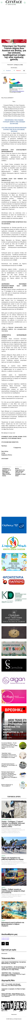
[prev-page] (21, 709)
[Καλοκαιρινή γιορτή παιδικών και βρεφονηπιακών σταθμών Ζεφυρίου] (14, 910)
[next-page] (24, 709)
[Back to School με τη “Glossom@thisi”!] (23, 785)
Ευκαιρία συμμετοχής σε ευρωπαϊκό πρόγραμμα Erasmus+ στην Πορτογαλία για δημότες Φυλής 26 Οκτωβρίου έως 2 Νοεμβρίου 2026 (9, 775)
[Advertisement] (14, 19)
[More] (24, 70)
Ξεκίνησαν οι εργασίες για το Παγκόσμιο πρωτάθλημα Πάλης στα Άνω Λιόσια (6, 472)
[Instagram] (7, 943)
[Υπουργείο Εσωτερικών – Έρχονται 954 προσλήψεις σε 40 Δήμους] (23, 765)
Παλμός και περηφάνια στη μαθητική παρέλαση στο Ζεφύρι (12, 858)
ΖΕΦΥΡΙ (14, 43)
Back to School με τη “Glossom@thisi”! (7, 785)
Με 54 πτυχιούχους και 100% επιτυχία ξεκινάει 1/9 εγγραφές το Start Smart (20, 472)
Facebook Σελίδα (5, 938)
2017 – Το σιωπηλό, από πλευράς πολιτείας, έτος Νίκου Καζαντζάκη (11, 984)
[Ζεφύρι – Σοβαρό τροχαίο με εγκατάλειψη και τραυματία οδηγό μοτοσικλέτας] (14, 877)
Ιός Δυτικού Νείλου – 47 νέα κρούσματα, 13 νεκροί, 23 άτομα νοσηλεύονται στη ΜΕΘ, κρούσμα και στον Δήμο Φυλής (9, 745)
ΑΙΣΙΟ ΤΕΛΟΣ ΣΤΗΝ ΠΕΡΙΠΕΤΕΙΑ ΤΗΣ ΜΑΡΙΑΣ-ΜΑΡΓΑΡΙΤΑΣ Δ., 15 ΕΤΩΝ (13, 962)
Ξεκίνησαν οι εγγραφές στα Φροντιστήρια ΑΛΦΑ (13, 989)
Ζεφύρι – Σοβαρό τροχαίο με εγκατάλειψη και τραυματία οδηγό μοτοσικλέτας (13, 890)
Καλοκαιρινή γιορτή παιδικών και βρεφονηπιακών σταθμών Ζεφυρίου (12, 924)
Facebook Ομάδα (5, 939)
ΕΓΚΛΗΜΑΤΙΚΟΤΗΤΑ (6, 819)
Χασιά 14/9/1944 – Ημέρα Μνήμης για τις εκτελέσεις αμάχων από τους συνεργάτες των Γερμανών (13, 995)
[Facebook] (3, 943)
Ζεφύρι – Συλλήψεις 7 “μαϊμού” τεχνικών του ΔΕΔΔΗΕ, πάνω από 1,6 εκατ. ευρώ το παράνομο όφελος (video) (13, 824)
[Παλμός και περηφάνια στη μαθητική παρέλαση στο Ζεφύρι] (14, 845)
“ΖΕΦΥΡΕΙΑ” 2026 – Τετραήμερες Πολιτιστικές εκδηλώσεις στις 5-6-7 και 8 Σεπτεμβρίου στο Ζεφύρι (9, 755)
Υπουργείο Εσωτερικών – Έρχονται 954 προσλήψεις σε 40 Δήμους (9, 765)
